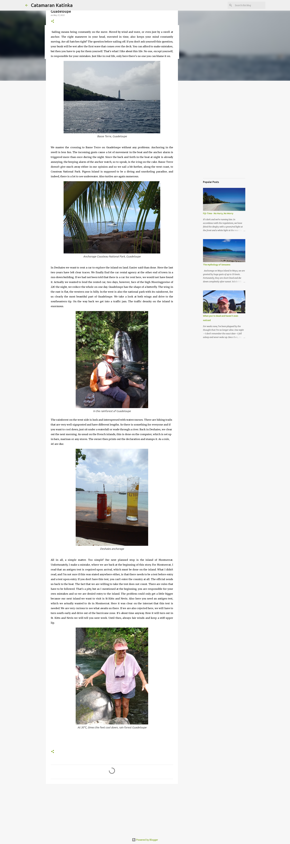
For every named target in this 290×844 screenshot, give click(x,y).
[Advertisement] (112, 809)
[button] (52, 21)
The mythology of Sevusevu (216, 264)
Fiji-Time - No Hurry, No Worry (218, 213)
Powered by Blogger (147, 839)
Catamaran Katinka (52, 5)
